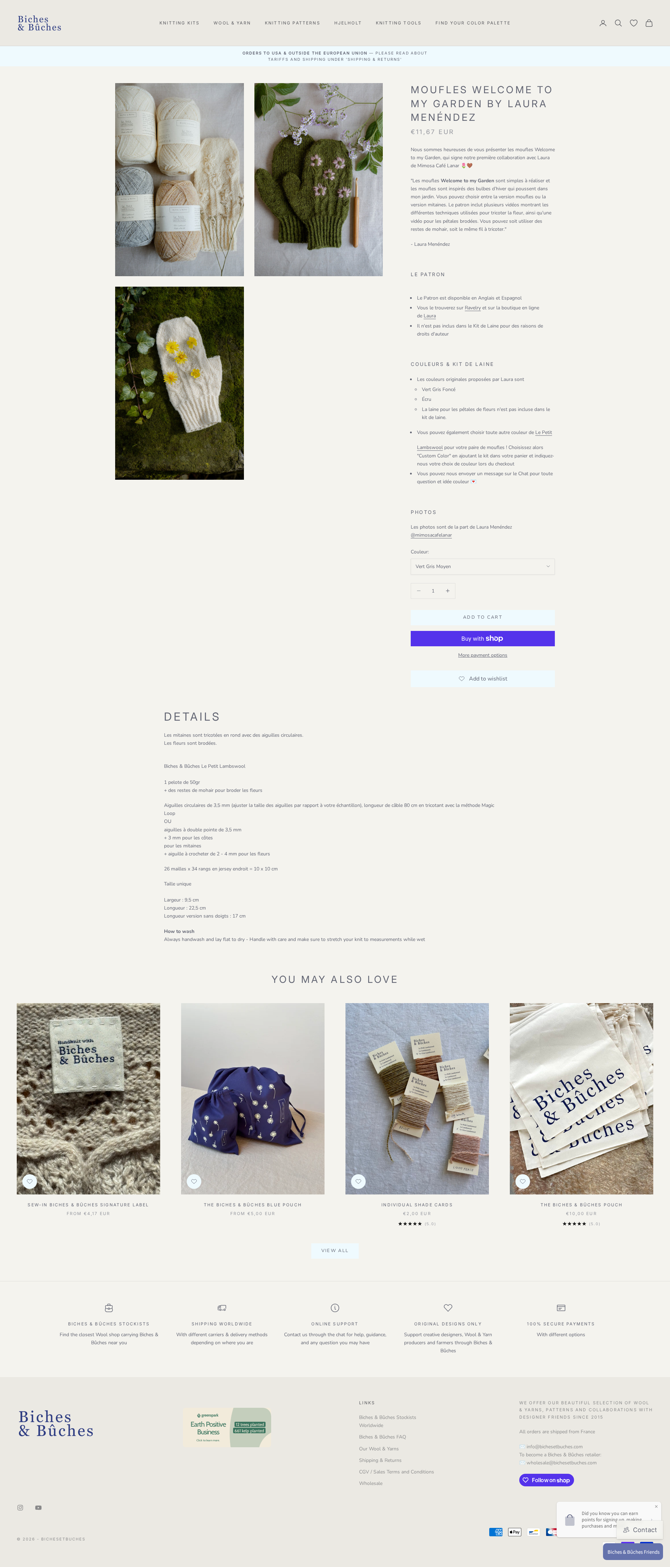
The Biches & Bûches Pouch (582, 1204)
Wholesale (370, 1483)
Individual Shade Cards (417, 1204)
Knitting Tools (399, 22)
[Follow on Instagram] (20, 1507)
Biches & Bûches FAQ (382, 1437)
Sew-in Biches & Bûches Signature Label (88, 1204)
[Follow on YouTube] (38, 1507)
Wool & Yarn (232, 22)
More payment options (482, 655)
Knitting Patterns (292, 22)
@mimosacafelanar (431, 535)
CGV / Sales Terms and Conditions (396, 1472)
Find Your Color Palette (473, 22)
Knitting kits (179, 22)
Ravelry (473, 307)
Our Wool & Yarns (379, 1448)
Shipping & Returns (380, 1460)
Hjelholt (348, 22)
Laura (430, 315)
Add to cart (482, 617)
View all (335, 1251)
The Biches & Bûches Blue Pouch (253, 1204)
